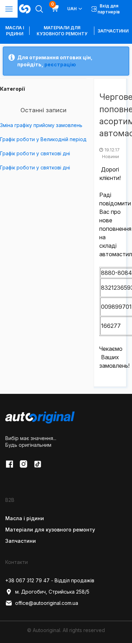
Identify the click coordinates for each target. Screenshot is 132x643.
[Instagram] (23, 464)
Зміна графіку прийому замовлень (41, 125)
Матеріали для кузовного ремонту (62, 30)
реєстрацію (60, 64)
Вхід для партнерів (109, 8)
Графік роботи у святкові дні (35, 153)
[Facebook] (9, 464)
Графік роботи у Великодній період (43, 139)
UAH (72, 8)
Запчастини (113, 31)
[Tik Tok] (37, 464)
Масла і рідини (24, 518)
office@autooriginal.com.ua (46, 603)
